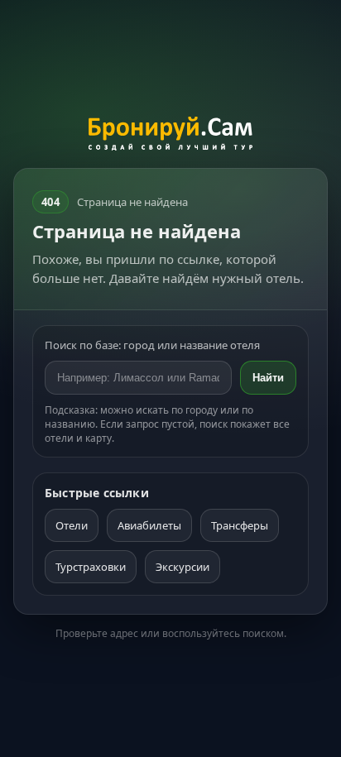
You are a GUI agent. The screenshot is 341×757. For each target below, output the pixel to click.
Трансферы (239, 525)
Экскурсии (182, 566)
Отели (71, 525)
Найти (268, 377)
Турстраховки (90, 566)
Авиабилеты (149, 525)
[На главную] (171, 136)
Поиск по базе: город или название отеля (152, 345)
